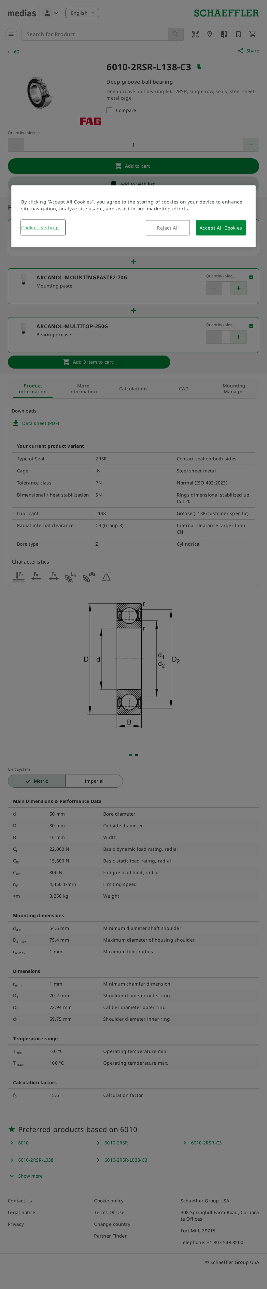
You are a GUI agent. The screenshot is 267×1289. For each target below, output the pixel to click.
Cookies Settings (40, 227)
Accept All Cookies (221, 228)
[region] (133, 216)
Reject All (168, 228)
